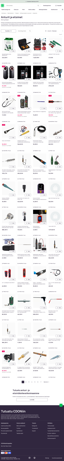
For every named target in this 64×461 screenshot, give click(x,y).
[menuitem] (6, 9)
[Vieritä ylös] (61, 405)
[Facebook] (34, 458)
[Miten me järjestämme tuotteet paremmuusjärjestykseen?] (46, 31)
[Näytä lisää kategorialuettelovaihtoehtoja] (62, 9)
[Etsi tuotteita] (38, 5)
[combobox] (23, 5)
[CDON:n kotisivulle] (2, 5)
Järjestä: (49, 31)
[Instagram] (30, 458)
